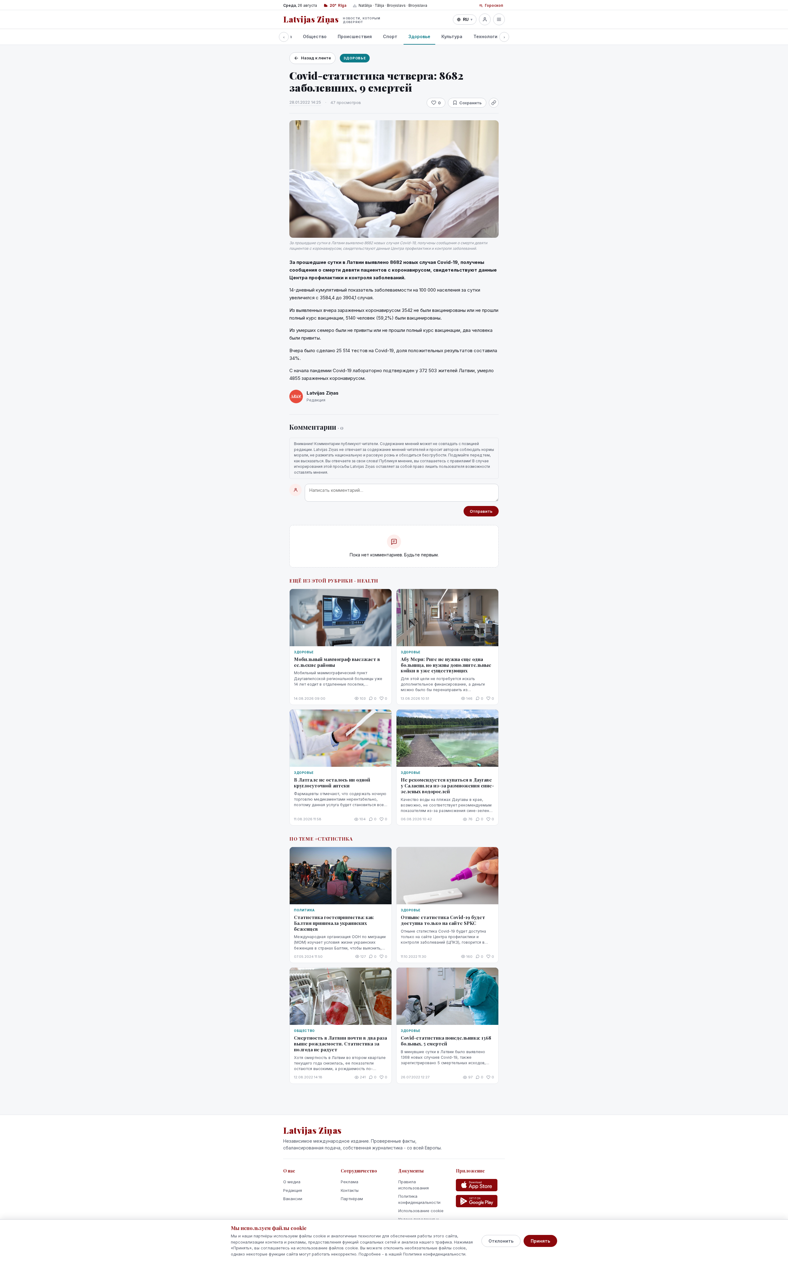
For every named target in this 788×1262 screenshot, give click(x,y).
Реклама (349, 1181)
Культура (451, 36)
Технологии (486, 36)
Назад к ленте (316, 57)
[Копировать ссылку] (494, 103)
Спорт (390, 36)
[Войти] (485, 19)
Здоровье (419, 36)
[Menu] (499, 19)
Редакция (292, 1190)
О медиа (291, 1181)
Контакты (350, 1190)
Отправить (481, 511)
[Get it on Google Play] (476, 1201)
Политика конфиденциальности (419, 1199)
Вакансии (292, 1198)
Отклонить (500, 1241)
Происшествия (355, 36)
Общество (315, 36)
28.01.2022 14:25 (305, 102)
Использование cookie (421, 1210)
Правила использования (413, 1184)
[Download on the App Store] (476, 1185)
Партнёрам (352, 1198)
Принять (540, 1241)
